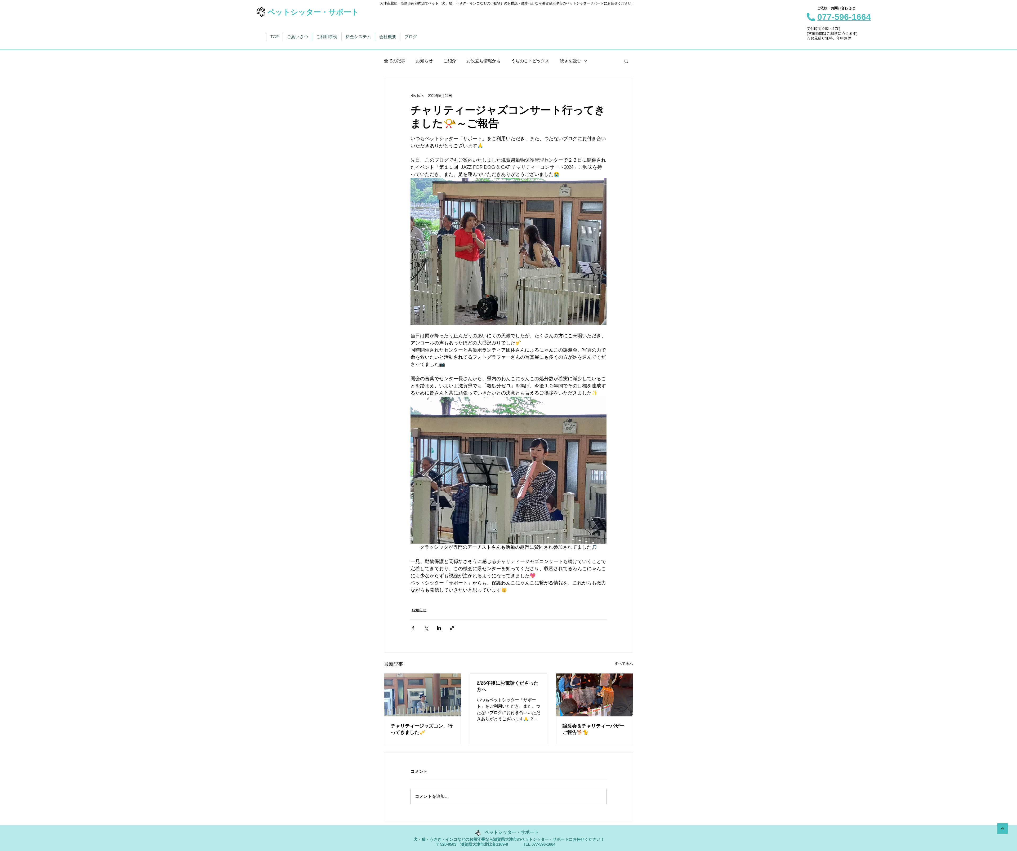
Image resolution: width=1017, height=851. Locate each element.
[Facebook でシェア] (413, 628)
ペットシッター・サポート (313, 12)
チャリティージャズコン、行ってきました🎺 (422, 729)
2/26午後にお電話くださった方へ (507, 686)
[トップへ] (1002, 828)
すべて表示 (623, 663)
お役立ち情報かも (484, 60)
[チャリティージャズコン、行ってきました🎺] (422, 694)
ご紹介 (449, 60)
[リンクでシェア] (451, 628)
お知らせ (424, 60)
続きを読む (570, 60)
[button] (626, 61)
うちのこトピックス (530, 60)
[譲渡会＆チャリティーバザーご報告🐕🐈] (594, 694)
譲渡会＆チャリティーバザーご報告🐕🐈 (594, 729)
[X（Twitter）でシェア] (426, 628)
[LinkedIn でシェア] (438, 628)
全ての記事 (394, 60)
